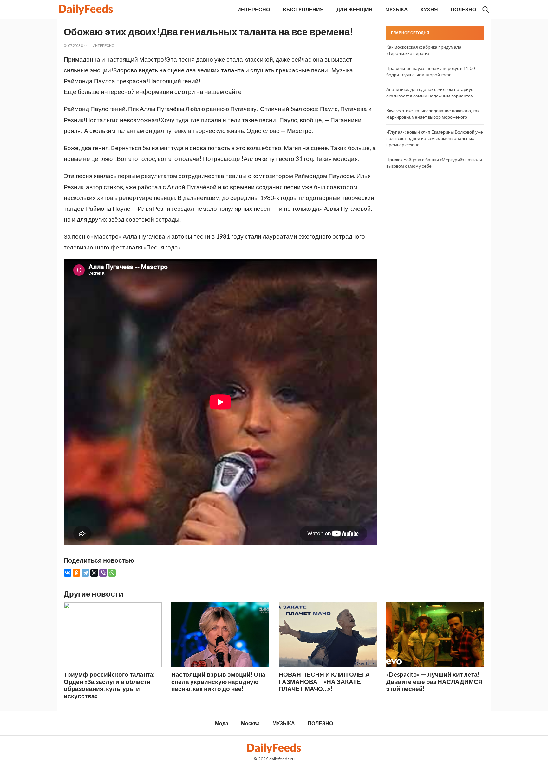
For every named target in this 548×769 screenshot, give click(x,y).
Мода (221, 723)
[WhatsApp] (112, 573)
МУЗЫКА (396, 9)
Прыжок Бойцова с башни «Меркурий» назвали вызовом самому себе (434, 163)
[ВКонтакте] (67, 573)
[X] (94, 573)
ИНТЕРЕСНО (253, 9)
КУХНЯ (429, 9)
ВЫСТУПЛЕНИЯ (303, 9)
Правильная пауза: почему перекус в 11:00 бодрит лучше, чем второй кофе (430, 71)
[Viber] (103, 573)
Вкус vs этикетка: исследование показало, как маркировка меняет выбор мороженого (432, 114)
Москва (250, 723)
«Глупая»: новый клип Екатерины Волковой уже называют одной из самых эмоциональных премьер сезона (434, 138)
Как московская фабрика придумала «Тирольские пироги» (423, 50)
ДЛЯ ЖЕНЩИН (354, 9)
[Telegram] (85, 573)
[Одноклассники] (76, 573)
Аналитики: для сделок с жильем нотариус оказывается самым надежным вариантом (430, 92)
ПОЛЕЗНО (463, 9)
